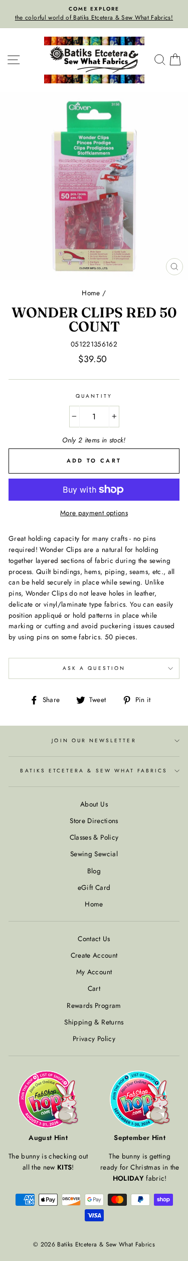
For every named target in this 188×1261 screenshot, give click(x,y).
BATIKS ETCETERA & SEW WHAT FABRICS (93, 770)
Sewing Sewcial (94, 854)
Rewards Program (94, 1005)
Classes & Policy (94, 837)
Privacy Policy (94, 1039)
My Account (94, 972)
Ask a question (94, 668)
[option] (94, 14)
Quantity (94, 396)
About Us (94, 804)
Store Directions (94, 821)
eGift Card (94, 887)
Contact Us (94, 939)
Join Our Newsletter (94, 740)
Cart (94, 988)
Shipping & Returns (93, 1022)
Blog (94, 871)
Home (91, 293)
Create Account (94, 955)
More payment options (94, 513)
